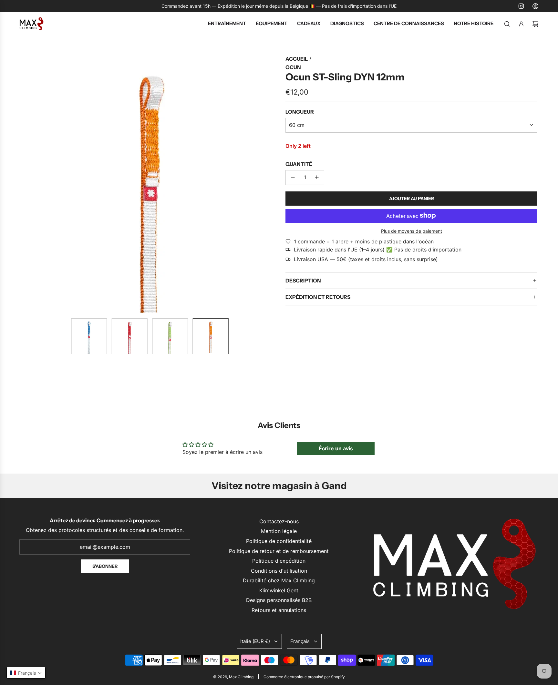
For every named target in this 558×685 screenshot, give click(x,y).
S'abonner (105, 566)
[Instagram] (521, 6)
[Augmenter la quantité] (317, 177)
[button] (26, 184)
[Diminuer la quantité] (293, 177)
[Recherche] (507, 24)
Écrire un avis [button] (336, 448)
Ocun (293, 67)
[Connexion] (521, 24)
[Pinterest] (535, 6)
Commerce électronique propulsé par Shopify (304, 676)
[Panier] (535, 24)
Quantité (298, 164)
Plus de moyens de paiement (411, 231)
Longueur (299, 111)
